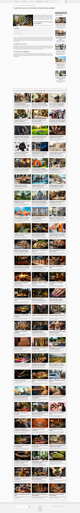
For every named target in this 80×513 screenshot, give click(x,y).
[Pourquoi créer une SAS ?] (22, 374)
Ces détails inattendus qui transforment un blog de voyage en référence (22, 105)
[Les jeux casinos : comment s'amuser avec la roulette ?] (40, 439)
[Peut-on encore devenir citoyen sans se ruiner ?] (60, 47)
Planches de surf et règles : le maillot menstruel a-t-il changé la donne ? (60, 64)
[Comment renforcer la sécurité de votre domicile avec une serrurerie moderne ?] (40, 146)
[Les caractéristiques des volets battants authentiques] (40, 211)
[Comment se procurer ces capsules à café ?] (22, 292)
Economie (16, 1)
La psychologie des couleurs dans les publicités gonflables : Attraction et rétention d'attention (57, 235)
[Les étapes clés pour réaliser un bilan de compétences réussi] (40, 227)
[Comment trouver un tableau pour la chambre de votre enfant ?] (57, 439)
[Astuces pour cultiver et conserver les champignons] (22, 439)
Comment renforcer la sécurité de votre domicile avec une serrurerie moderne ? (39, 154)
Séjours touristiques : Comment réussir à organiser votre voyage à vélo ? (56, 365)
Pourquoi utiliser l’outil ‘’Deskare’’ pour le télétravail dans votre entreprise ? (21, 398)
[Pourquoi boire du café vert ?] (57, 455)
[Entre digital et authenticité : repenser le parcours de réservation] (60, 73)
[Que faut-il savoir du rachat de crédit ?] (57, 260)
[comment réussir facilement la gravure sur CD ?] (22, 276)
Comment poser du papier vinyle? (21, 364)
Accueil (14, 5)
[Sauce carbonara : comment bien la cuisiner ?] (40, 244)
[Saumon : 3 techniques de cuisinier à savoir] (40, 374)
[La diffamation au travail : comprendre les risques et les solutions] (40, 325)
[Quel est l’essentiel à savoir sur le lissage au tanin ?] (22, 341)
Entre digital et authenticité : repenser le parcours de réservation (60, 78)
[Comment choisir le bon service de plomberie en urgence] (22, 195)
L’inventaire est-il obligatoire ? (18, 33)
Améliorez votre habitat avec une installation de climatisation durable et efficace (57, 219)
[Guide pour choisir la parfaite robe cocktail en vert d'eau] (22, 227)
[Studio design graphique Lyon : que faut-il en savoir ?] (57, 244)
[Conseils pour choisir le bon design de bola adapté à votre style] (57, 195)
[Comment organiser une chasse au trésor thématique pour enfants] (57, 179)
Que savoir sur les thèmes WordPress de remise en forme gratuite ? (38, 300)
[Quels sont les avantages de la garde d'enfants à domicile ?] (57, 325)
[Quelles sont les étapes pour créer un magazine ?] (22, 471)
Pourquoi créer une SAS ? (20, 380)
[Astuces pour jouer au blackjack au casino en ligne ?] (40, 488)
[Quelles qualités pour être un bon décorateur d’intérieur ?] (40, 471)
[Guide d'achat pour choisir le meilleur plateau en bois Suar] (22, 179)
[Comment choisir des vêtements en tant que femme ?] (40, 341)
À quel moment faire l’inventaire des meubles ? (20, 30)
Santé (32, 1)
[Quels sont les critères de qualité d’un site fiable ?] (57, 488)
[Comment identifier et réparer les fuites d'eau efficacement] (40, 179)
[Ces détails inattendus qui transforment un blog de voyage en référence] (22, 97)
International (24, 1)
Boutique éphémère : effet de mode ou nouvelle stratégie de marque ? (60, 38)
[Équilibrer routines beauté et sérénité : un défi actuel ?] (60, 20)
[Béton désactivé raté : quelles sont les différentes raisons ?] (57, 341)
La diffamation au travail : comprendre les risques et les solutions (38, 333)
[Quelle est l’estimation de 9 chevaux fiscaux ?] (57, 374)
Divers (47, 1)
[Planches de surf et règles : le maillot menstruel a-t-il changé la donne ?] (60, 59)
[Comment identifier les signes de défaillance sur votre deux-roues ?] (22, 130)
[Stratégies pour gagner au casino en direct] (22, 488)
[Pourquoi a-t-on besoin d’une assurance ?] (57, 471)
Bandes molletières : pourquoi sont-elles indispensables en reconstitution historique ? (57, 170)
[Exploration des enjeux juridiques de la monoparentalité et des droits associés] (22, 162)
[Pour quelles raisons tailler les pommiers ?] (22, 406)
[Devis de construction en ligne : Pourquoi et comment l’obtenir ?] (22, 244)
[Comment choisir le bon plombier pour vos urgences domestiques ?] (57, 97)
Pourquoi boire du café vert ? (55, 461)
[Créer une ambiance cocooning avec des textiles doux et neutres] (57, 146)
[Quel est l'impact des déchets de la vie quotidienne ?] (40, 390)
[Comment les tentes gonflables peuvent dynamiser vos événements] (40, 162)
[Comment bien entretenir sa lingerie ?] (40, 309)
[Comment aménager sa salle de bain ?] (57, 309)
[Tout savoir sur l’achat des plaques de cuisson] (22, 309)
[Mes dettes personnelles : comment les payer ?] (40, 276)
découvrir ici (17, 37)
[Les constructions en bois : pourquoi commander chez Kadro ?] (40, 260)
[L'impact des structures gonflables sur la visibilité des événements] (22, 211)
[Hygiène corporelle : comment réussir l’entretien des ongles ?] (57, 292)
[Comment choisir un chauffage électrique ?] (57, 276)
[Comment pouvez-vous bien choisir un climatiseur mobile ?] (40, 455)
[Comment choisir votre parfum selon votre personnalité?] (22, 146)
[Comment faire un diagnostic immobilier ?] (22, 325)
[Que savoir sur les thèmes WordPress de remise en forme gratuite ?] (40, 292)
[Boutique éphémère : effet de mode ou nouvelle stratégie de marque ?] (60, 33)
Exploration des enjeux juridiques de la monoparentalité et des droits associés (22, 170)
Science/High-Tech (39, 1)
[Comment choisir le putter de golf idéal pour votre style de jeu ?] (40, 130)
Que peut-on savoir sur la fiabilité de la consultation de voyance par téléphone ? (22, 268)
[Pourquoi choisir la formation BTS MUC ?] (57, 406)
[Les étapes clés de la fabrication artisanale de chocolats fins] (57, 130)
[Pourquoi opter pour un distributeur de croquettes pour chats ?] (57, 390)
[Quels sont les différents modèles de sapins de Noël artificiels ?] (40, 406)
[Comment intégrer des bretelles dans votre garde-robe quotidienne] (40, 195)
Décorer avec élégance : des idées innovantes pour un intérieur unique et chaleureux (40, 105)
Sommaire (17, 28)
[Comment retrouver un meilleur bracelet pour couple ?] (22, 455)
